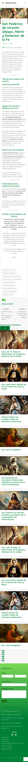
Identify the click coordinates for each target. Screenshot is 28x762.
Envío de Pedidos (5, 741)
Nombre (3, 678)
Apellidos (16, 678)
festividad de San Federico (9, 273)
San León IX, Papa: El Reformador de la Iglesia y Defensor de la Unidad (13, 354)
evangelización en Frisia (9, 270)
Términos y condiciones (7, 747)
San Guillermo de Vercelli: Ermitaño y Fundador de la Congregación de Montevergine (13, 516)
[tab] (3, 650)
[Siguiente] (7, 328)
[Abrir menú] (25, 3)
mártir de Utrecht (7, 279)
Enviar (4, 701)
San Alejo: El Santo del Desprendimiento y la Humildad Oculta (7, 314)
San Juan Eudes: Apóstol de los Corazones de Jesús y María (14, 386)
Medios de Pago (5, 739)
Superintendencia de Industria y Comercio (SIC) (12, 743)
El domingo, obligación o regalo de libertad (11, 714)
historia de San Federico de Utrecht (11, 276)
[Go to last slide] (2, 328)
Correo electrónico (7, 681)
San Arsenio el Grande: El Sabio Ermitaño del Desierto (21, 313)
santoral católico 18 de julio (9, 288)
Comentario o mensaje (7, 688)
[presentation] (14, 339)
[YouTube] (15, 734)
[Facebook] (12, 734)
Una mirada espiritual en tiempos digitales (11, 723)
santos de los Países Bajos (9, 291)
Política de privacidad (6, 749)
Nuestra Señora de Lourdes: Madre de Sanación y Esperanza (11, 419)
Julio (3, 20)
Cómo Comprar (5, 737)
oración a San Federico (9, 282)
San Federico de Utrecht (9, 285)
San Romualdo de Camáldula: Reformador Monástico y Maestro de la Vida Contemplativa (13, 481)
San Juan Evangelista (11, 449)
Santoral (8, 20)
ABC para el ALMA (7, 304)
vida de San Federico (8, 294)
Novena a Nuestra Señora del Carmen (10, 711)
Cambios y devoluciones (7, 745)
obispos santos (17, 279)
